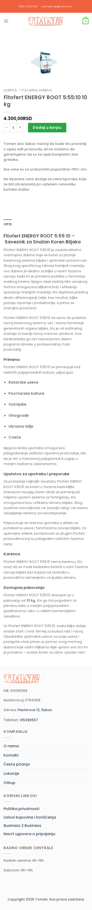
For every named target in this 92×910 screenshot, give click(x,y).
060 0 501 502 (28, 6)
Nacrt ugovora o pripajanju (29, 834)
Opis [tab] (8, 224)
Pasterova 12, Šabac (35, 710)
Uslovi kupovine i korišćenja (30, 817)
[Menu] (6, 21)
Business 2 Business (22, 825)
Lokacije (11, 773)
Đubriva (10, 90)
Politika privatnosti (21, 808)
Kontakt (11, 755)
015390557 (29, 720)
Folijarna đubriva (36, 90)
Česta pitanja (17, 764)
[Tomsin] (46, 21)
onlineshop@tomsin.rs (56, 6)
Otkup (9, 782)
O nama (11, 746)
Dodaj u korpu (47, 127)
